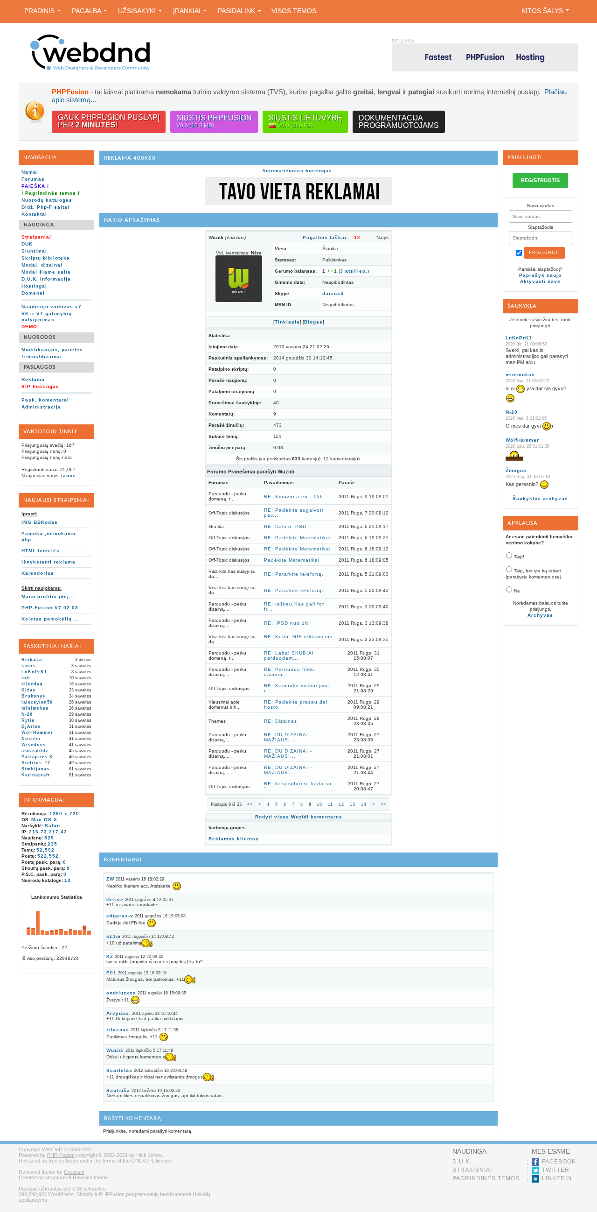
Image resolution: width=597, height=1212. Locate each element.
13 (352, 804)
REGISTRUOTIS (540, 180)
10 (319, 804)
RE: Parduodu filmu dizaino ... (289, 672)
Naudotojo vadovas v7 (51, 306)
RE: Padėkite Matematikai (297, 537)
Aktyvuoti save (540, 281)
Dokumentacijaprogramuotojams (399, 121)
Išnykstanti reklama (48, 561)
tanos (68, 475)
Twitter (555, 1170)
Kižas (28, 690)
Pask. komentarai (45, 399)
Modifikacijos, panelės (52, 349)
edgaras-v (119, 915)
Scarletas (119, 1070)
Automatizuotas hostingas (297, 170)
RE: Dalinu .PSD (285, 526)
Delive (115, 899)
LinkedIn (557, 1178)
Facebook (559, 1161)
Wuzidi (115, 1050)
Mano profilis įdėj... (48, 596)
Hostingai (34, 286)
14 (364, 804)
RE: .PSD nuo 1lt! (287, 623)
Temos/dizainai (41, 356)
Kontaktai (34, 214)
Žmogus (516, 470)
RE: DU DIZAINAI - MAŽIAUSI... (288, 737)
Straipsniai (472, 1170)
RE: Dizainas (280, 721)
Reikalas (32, 659)
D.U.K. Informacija (46, 279)
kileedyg (32, 684)
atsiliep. (354, 271)
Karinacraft (35, 775)
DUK (27, 244)
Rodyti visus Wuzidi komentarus (298, 816)
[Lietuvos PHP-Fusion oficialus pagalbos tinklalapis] (90, 68)
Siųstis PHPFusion (214, 121)
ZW (110, 878)
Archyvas (540, 615)
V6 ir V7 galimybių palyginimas (46, 316)
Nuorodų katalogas (46, 200)
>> (383, 804)
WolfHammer (37, 732)
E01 (111, 972)
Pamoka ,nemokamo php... (48, 536)
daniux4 (333, 293)
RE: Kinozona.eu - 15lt (293, 496)
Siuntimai (34, 251)
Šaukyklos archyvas (540, 498)
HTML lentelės (40, 550)
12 (341, 804)
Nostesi (31, 738)
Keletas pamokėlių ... (50, 618)
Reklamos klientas (233, 838)
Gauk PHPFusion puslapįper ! (109, 121)
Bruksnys (33, 696)
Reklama (33, 379)
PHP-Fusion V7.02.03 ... (53, 607)
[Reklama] (298, 203)
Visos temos (293, 10)
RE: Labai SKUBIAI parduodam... (289, 655)
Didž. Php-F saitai (45, 207)
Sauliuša (118, 1090)
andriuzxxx (121, 992)
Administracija (41, 406)
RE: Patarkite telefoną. (294, 574)
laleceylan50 (37, 702)
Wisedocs (33, 744)
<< (250, 804)
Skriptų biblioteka (45, 258)
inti (25, 678)
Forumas (33, 179)
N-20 (27, 714)
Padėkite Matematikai (291, 560)
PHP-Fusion (61, 1155)
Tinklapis (287, 321)
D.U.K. (462, 1161)
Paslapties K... (40, 756)
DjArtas (31, 726)
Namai (29, 172)
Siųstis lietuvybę (305, 121)
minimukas (35, 708)
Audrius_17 (35, 763)
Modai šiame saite (46, 272)
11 (330, 804)
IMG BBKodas (39, 522)
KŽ (109, 956)
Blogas (313, 321)
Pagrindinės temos (486, 1178)
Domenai (33, 293)
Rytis (28, 720)
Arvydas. (118, 1013)
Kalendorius (37, 573)
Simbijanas (35, 769)
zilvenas (117, 1029)
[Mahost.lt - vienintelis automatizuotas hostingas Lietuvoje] (485, 57)
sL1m (113, 936)
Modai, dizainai (41, 265)
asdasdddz (35, 750)
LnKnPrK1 (34, 671)
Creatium (74, 1172)
